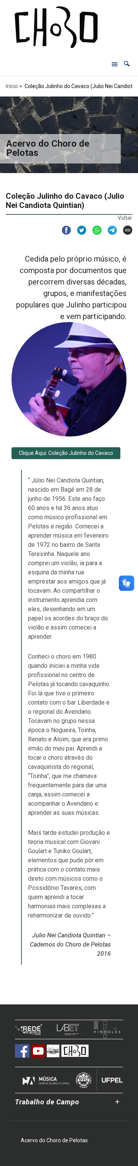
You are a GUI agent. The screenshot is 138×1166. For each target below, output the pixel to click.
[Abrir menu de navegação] (115, 64)
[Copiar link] (124, 230)
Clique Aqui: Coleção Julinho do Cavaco (66, 453)
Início (12, 86)
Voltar (125, 218)
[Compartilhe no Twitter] (78, 230)
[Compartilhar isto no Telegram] (109, 230)
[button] (126, 63)
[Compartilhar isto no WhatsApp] (94, 230)
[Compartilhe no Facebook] (63, 230)
